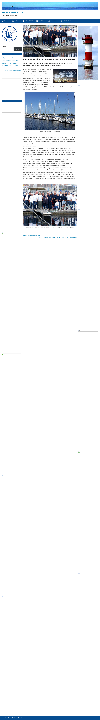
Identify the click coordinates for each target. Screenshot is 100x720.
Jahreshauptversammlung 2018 (32, 235)
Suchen (4, 46)
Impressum (7, 105)
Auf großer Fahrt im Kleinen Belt (10, 58)
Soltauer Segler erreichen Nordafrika (11, 70)
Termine (4, 68)
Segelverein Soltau (13, 12)
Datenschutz (7, 107)
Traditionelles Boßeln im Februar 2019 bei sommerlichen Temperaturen (57, 237)
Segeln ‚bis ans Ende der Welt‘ (10, 60)
